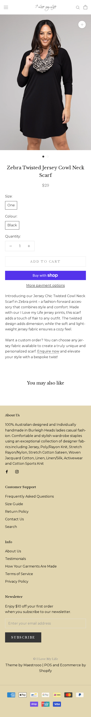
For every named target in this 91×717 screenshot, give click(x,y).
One (11, 205)
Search (11, 527)
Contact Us (14, 519)
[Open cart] (85, 7)
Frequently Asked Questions (29, 496)
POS (48, 665)
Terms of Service (19, 574)
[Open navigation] (6, 7)
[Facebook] (6, 471)
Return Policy (17, 512)
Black (12, 225)
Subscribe (23, 637)
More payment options (45, 285)
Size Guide (14, 504)
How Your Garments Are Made (31, 566)
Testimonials (15, 559)
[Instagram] (17, 471)
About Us (13, 551)
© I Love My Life (45, 659)
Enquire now (48, 351)
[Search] (78, 7)
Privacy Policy (16, 581)
